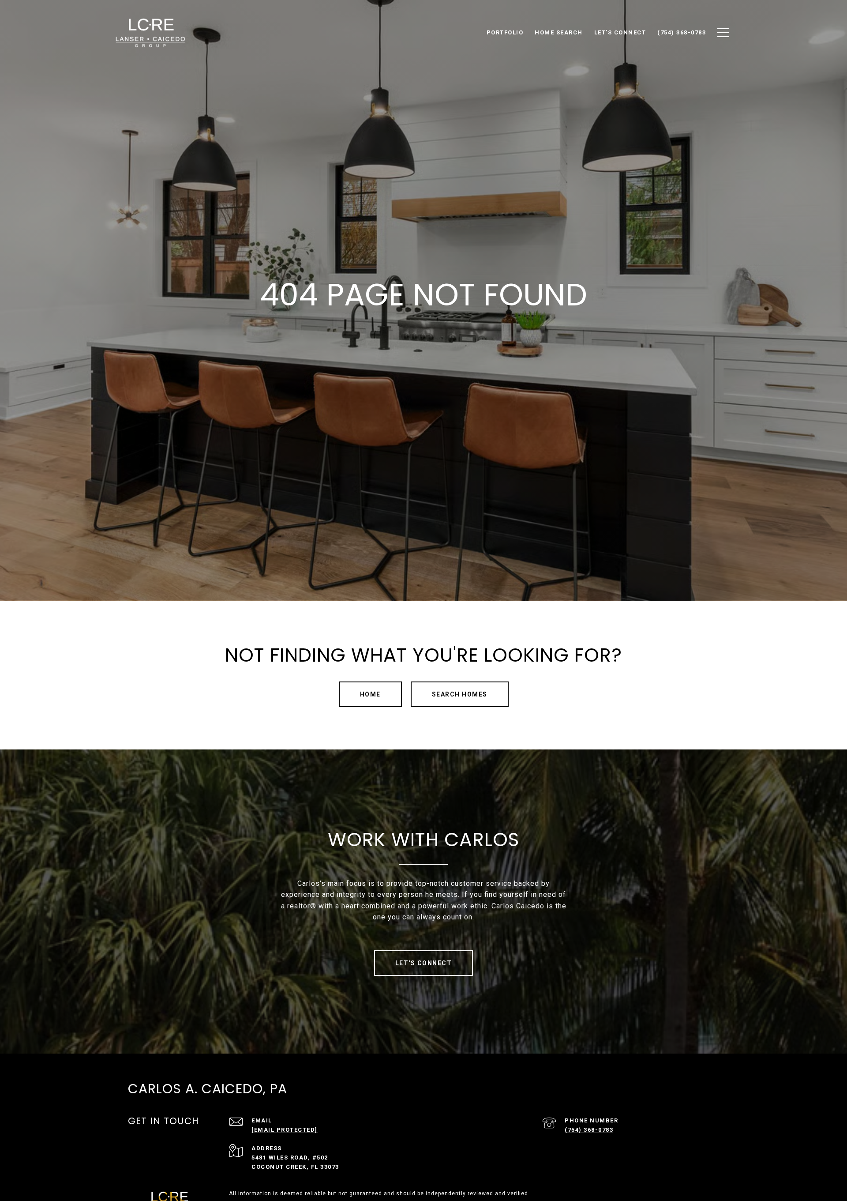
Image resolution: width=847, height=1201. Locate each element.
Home (370, 694)
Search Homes (459, 694)
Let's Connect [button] (423, 963)
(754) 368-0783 (589, 1129)
